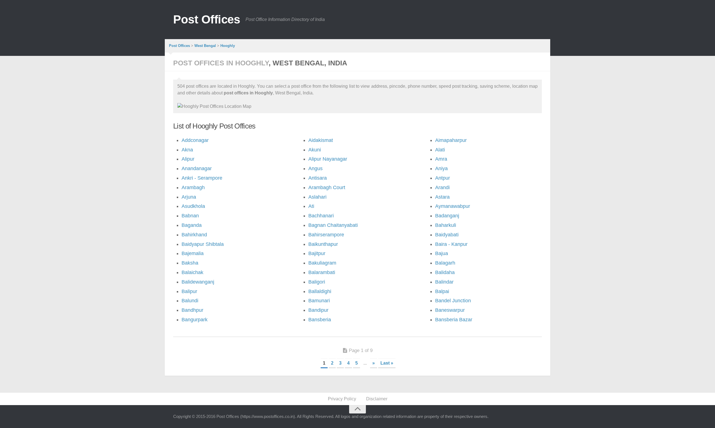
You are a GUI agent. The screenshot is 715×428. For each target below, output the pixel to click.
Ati (311, 206)
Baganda (192, 225)
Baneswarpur (450, 310)
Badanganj (447, 215)
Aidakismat (320, 140)
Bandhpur (192, 310)
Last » (386, 363)
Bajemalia (193, 253)
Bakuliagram (322, 263)
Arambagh (193, 187)
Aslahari (317, 197)
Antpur (442, 178)
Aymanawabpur (452, 206)
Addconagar (195, 140)
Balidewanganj (198, 282)
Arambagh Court (326, 187)
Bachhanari (321, 215)
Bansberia (319, 319)
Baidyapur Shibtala (203, 244)
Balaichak (192, 272)
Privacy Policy (342, 398)
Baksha (190, 263)
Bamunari (319, 300)
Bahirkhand (194, 234)
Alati (440, 150)
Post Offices (206, 19)
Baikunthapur (323, 244)
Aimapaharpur (451, 140)
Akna (187, 150)
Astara (442, 197)
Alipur (188, 159)
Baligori (316, 282)
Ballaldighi (319, 291)
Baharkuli (445, 225)
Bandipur (318, 310)
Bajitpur (316, 253)
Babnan (190, 215)
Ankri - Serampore (202, 178)
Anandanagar (197, 168)
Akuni (314, 150)
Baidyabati (447, 234)
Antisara (317, 178)
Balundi (190, 300)
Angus (315, 168)
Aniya (441, 168)
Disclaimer (376, 398)
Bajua (441, 253)
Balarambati (321, 272)
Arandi (442, 187)
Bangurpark (195, 319)
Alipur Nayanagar (327, 159)
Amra (441, 159)
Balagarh (445, 263)
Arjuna (189, 197)
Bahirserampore (326, 234)
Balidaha (445, 272)
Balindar (444, 282)
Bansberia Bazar (453, 319)
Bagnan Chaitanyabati (333, 225)
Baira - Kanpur (451, 244)
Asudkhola (193, 206)
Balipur (189, 291)
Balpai (442, 291)
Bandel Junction (453, 300)
